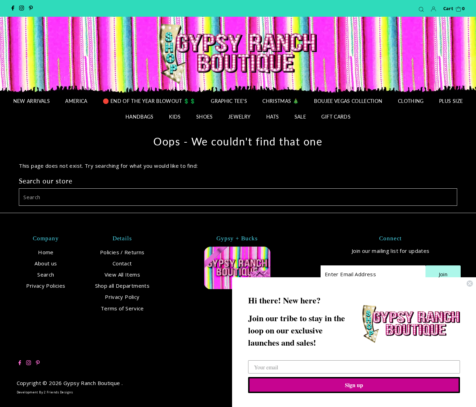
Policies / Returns (122, 252)
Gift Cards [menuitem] (336, 117)
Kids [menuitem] (175, 117)
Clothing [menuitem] (411, 101)
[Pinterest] (30, 8)
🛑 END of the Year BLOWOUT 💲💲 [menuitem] (149, 101)
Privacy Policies (45, 285)
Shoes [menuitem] (204, 117)
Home (46, 252)
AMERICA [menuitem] (76, 101)
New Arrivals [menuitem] (31, 101)
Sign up (354, 385)
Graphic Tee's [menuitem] (229, 101)
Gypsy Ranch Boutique (92, 382)
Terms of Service (122, 308)
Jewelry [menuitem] (239, 117)
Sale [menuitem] (300, 117)
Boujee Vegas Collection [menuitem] (348, 101)
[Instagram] (21, 8)
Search (45, 274)
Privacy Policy (122, 296)
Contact (122, 263)
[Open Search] (421, 9)
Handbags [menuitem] (139, 117)
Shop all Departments (122, 285)
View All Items (122, 274)
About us (45, 263)
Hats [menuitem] (272, 117)
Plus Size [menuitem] (451, 101)
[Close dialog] (469, 283)
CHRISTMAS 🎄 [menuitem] (280, 101)
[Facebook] (13, 8)
